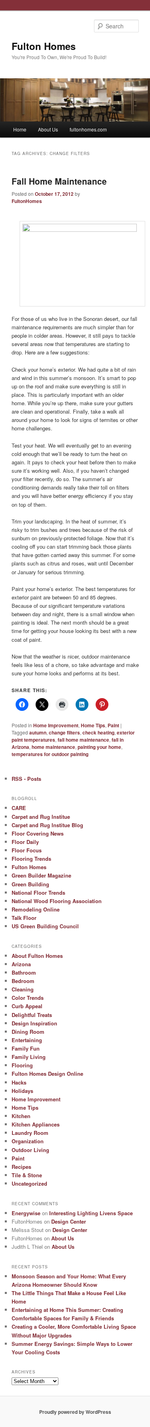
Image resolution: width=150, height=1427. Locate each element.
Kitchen (21, 1116)
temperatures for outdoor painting (50, 754)
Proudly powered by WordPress (75, 1411)
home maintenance (53, 746)
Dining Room (28, 1031)
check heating (98, 732)
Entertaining (27, 1040)
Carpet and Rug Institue (41, 816)
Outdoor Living (30, 1150)
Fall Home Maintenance (59, 181)
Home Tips (93, 725)
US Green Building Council (45, 926)
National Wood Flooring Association (57, 901)
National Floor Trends (38, 892)
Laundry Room (30, 1132)
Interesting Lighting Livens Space (91, 1213)
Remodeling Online (36, 909)
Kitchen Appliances (36, 1124)
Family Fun (26, 1048)
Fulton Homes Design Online (47, 1073)
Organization (28, 1141)
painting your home (99, 746)
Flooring (22, 1065)
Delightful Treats (32, 1015)
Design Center (68, 1221)
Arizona (21, 964)
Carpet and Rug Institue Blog (47, 825)
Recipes (21, 1166)
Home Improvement (55, 725)
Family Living (29, 1057)
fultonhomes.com (88, 129)
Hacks (19, 1082)
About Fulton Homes (37, 955)
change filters (64, 732)
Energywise (26, 1213)
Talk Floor (24, 917)
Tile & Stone (27, 1175)
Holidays (22, 1091)
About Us (48, 129)
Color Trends (28, 997)
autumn (37, 732)
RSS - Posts (26, 778)
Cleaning (23, 989)
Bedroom (23, 981)
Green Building (30, 884)
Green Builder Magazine (41, 875)
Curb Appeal (27, 1006)
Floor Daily (25, 842)
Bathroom (24, 972)
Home (19, 129)
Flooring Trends (31, 858)
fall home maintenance (83, 739)
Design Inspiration (34, 1023)
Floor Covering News (38, 833)
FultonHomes (27, 201)
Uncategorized (29, 1183)
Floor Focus (27, 850)
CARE (19, 808)
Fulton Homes (44, 46)
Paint (113, 725)
